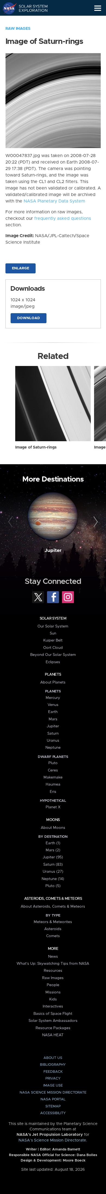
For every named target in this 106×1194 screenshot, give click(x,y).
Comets (53, 936)
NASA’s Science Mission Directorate (52, 1140)
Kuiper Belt (53, 640)
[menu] (98, 8)
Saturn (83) (53, 864)
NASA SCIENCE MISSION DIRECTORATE (53, 1092)
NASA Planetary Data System (54, 201)
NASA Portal (53, 1099)
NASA (7, 8)
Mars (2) (53, 850)
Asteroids (52, 929)
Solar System (53, 618)
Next (94, 522)
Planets (53, 674)
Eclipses (53, 662)
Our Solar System (53, 626)
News (53, 957)
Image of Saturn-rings (36, 447)
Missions (53, 992)
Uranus (53, 740)
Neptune (53, 748)
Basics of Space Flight (52, 1014)
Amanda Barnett (66, 1149)
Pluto (53, 763)
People (53, 985)
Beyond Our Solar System (53, 655)
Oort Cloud (53, 648)
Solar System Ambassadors (53, 1021)
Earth (53, 712)
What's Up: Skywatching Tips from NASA (53, 964)
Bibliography (53, 1065)
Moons (53, 820)
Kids (53, 999)
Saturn (53, 733)
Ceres (53, 770)
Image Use (53, 1085)
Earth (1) (53, 843)
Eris (53, 792)
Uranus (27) (53, 872)
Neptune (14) (53, 879)
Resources (53, 971)
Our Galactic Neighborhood (30, 20)
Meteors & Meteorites (53, 922)
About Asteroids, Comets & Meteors (53, 906)
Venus (53, 705)
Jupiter (53, 550)
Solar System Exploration (30, 8)
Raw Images (17, 29)
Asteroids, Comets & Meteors (53, 899)
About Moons (53, 828)
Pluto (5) (53, 886)
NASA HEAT (53, 1035)
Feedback (53, 1072)
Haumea (53, 784)
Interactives (53, 1006)
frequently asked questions (62, 218)
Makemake (53, 777)
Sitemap (53, 1106)
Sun (53, 633)
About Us (52, 1058)
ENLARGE (20, 268)
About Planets (53, 682)
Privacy (53, 1078)
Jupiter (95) (53, 857)
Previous (11, 522)
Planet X (53, 807)
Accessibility (53, 1113)
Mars (53, 719)
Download (28, 318)
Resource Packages (53, 1028)
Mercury (53, 698)
